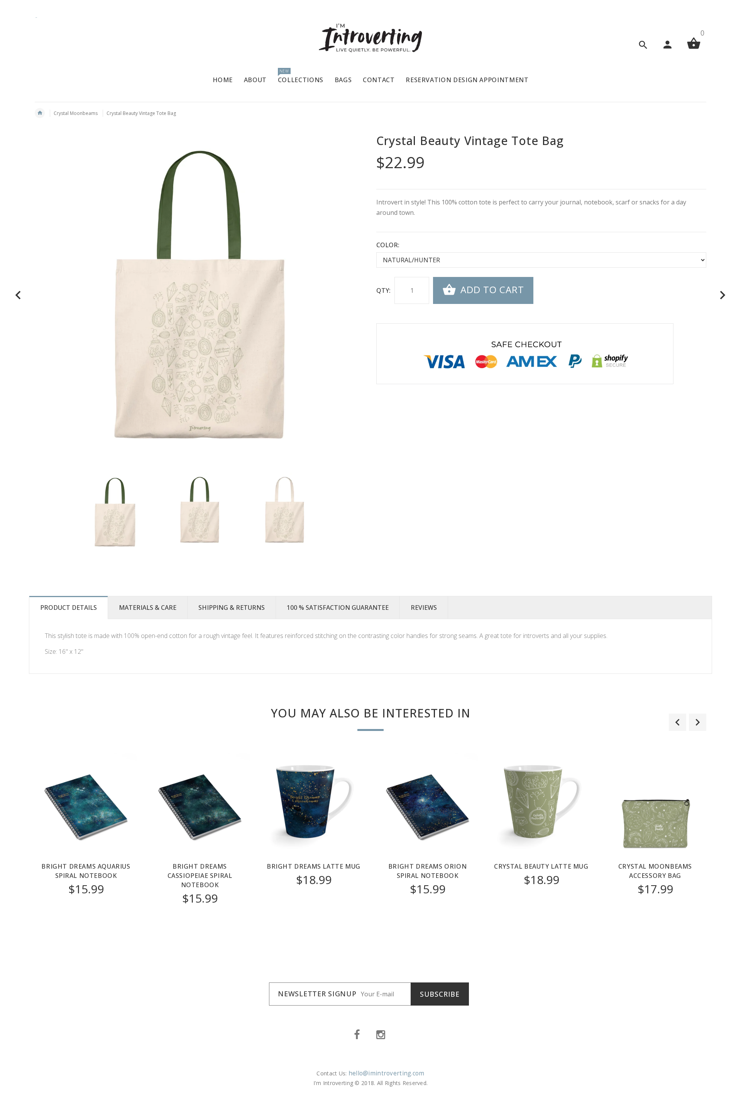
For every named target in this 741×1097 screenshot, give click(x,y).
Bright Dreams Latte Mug (313, 866)
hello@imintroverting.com (387, 1073)
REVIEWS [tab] (424, 607)
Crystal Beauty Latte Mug (541, 866)
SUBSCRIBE (440, 994)
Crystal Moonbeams (76, 113)
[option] (114, 510)
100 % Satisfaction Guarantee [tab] (338, 607)
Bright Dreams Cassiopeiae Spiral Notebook (199, 875)
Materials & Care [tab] (147, 607)
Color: (387, 245)
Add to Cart (491, 289)
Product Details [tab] (68, 607)
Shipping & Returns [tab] (231, 607)
